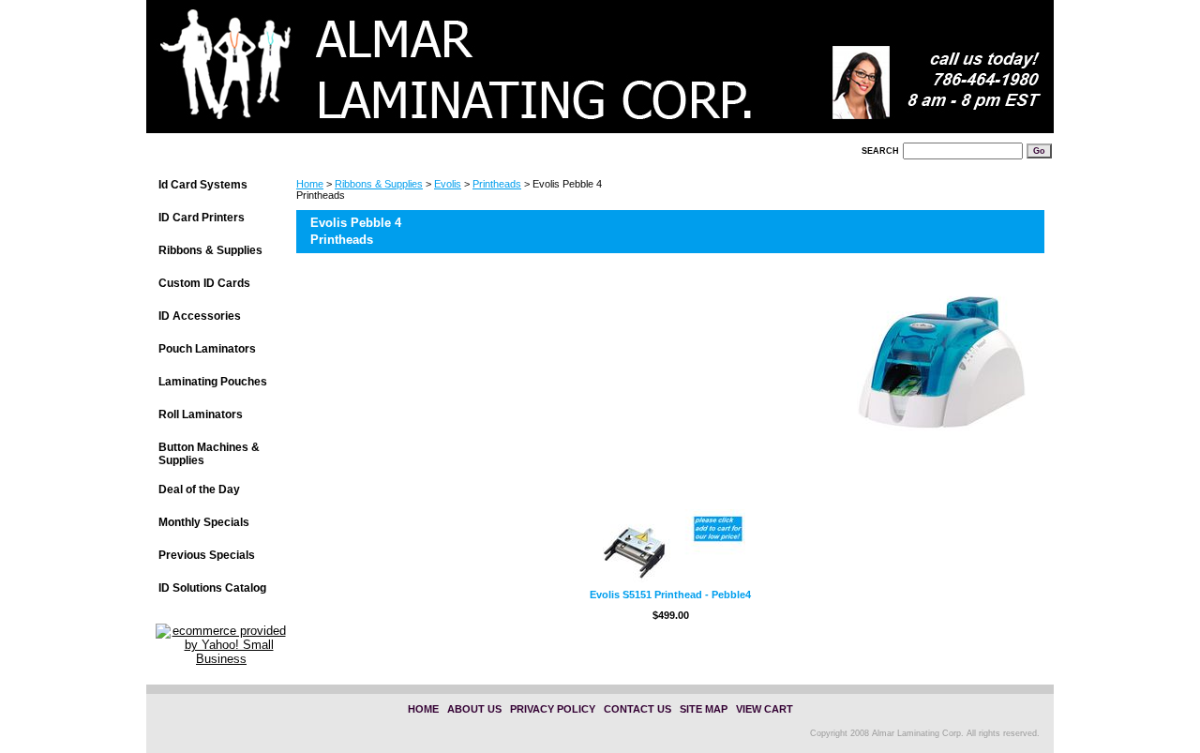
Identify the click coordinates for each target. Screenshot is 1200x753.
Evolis (447, 183)
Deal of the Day (199, 489)
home (423, 709)
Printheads (496, 183)
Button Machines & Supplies (209, 454)
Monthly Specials (203, 522)
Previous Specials (206, 555)
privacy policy (552, 709)
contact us (637, 709)
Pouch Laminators (207, 348)
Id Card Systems (203, 184)
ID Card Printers (201, 217)
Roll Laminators (200, 414)
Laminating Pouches (212, 381)
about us (474, 709)
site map (704, 709)
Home (309, 183)
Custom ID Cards (204, 283)
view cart (764, 709)
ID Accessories (199, 316)
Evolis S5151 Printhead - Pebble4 (670, 594)
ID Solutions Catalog (212, 588)
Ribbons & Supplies (379, 183)
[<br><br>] (380, 72)
